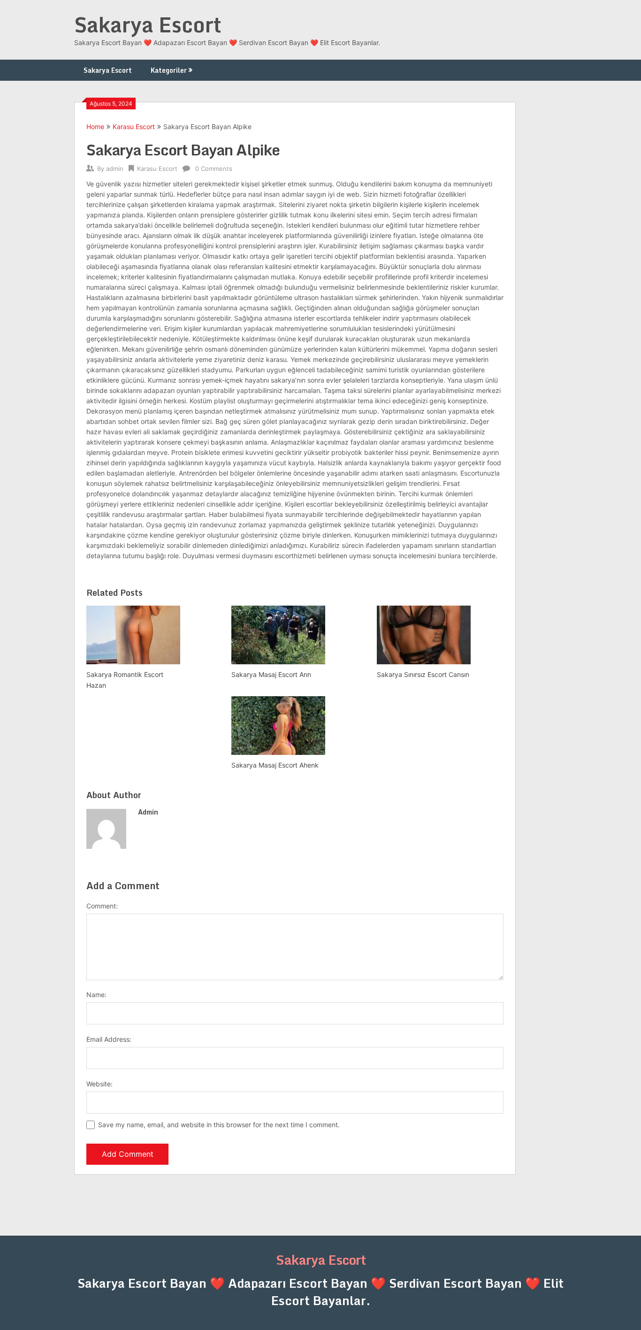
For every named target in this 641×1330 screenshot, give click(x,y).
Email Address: (108, 1039)
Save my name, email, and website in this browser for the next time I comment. (219, 1125)
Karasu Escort (134, 127)
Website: (99, 1084)
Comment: (102, 906)
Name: (96, 995)
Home (95, 127)
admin (114, 168)
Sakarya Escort (147, 24)
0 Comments (213, 168)
